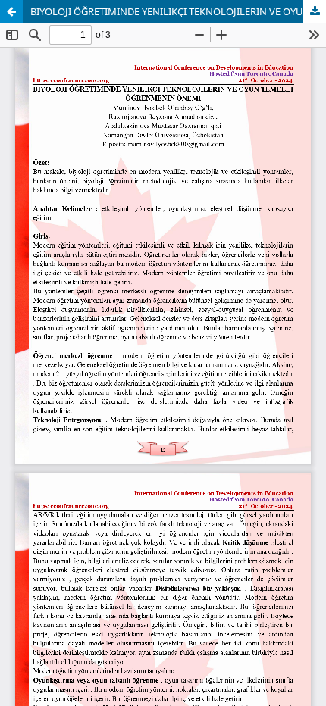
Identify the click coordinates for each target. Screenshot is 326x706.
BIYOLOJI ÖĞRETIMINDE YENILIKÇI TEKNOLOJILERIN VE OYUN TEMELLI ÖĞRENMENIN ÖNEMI (178, 11)
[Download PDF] (314, 11)
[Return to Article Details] (11, 11)
